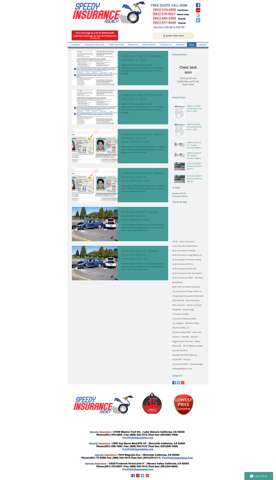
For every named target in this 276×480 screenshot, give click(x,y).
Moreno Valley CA (180, 327)
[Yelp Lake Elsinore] (137, 475)
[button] (94, 45)
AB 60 (175, 241)
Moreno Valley (192, 323)
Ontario (176, 336)
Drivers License (194, 305)
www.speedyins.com (182, 368)
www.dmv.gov (196, 364)
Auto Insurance (187, 241)
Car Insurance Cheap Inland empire (188, 291)
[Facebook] (198, 5)
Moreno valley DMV (181, 332)
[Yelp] (198, 10)
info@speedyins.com (141, 437)
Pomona (185, 336)
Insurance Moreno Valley (184, 318)
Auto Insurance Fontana (183, 250)
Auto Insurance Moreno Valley (186, 259)
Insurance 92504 (180, 314)
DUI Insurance (193, 300)
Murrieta (197, 332)
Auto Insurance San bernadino (187, 273)
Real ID (194, 336)
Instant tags (188, 309)
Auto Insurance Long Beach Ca (187, 255)
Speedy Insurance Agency (184, 354)
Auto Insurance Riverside (184, 268)
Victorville (177, 359)
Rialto (197, 341)
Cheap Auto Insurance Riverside (187, 296)
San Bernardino (179, 350)
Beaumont (177, 282)
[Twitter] (198, 20)
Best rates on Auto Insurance (186, 286)
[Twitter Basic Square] (178, 382)
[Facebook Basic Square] (174, 382)
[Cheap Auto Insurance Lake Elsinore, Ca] (198, 15)
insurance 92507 (180, 364)
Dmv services (178, 305)
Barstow (199, 277)
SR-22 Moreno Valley (193, 345)
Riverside (176, 345)
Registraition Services (182, 341)
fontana (187, 359)
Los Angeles (178, 323)
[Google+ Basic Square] (182, 382)
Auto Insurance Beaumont (185, 246)
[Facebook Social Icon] (133, 475)
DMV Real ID (178, 300)
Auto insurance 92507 (182, 277)
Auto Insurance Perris (182, 264)
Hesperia (176, 309)
